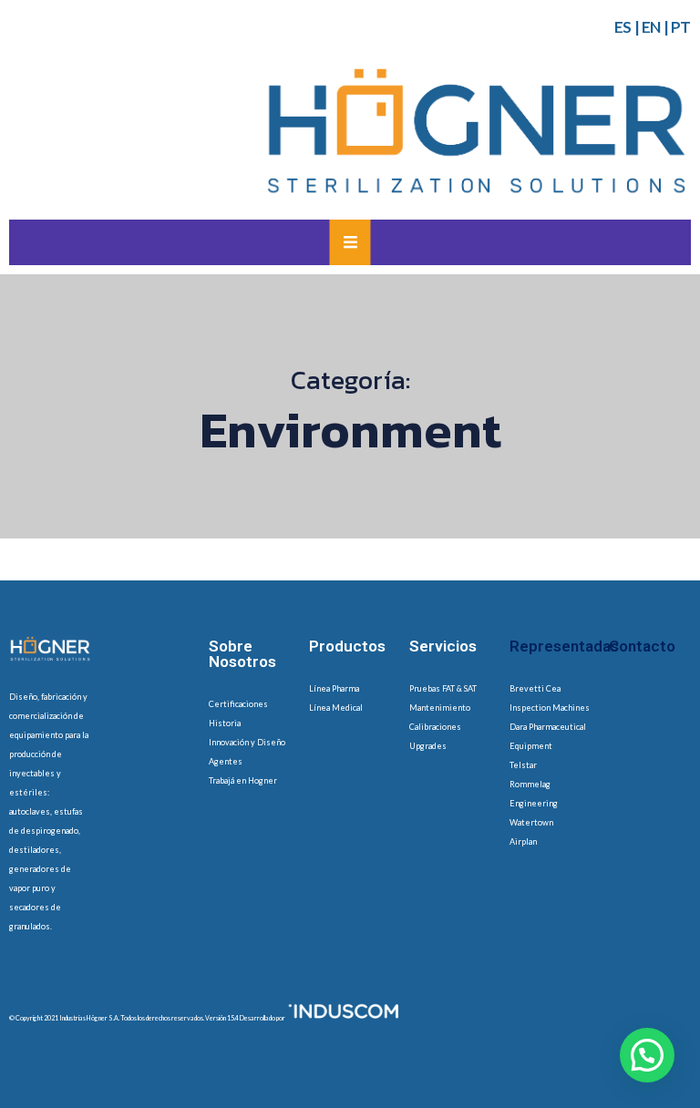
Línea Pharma (334, 688)
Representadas (564, 646)
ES (623, 26)
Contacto (642, 646)
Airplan (523, 841)
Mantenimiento (439, 708)
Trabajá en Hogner (243, 780)
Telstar (523, 765)
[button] (647, 1055)
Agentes (225, 761)
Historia (225, 723)
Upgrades (428, 746)
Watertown (531, 822)
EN (651, 26)
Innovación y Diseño (247, 742)
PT (681, 26)
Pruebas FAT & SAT (443, 688)
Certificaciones (238, 704)
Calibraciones (435, 727)
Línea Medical (336, 708)
